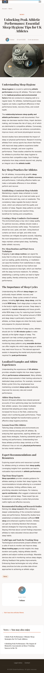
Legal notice (18, 663)
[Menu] (40, 1)
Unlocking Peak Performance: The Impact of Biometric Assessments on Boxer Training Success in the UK (20, 646)
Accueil (4, 8)
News (10, 8)
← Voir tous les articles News (13, 613)
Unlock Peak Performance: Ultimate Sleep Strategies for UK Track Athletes (19, 638)
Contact (27, 663)
